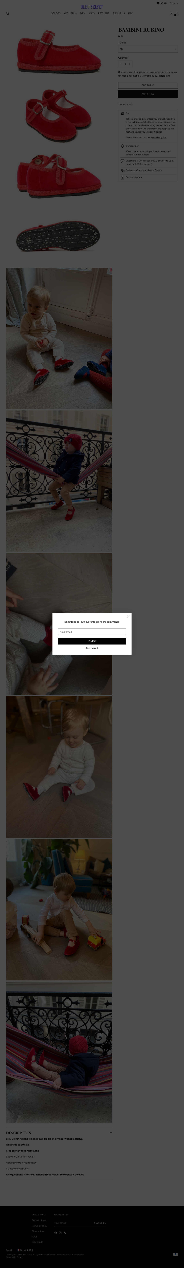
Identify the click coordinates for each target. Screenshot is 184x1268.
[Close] (128, 616)
